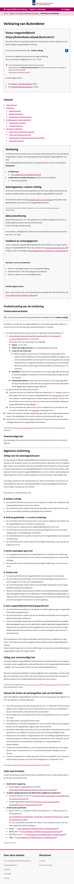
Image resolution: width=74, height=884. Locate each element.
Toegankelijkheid (10, 865)
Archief (7, 874)
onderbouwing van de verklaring (41, 200)
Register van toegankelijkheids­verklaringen (24, 13)
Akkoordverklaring (16, 114)
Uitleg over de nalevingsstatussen (21, 132)
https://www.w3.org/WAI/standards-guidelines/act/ (46, 834)
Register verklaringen (38, 9)
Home (6, 13)
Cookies (42, 861)
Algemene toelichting (14, 129)
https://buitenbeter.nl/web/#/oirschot (30, 37)
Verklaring (10, 108)
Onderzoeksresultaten (17, 123)
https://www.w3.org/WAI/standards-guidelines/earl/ (36, 837)
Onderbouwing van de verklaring (18, 120)
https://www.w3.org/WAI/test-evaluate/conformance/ (41, 831)
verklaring (36, 410)
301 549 (57, 395)
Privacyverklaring (45, 865)
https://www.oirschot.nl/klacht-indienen (21, 295)
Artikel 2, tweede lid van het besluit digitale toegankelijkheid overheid (28, 765)
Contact (7, 878)
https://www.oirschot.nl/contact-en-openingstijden (48, 251)
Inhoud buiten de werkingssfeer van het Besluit (26, 138)
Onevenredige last (16, 126)
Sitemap (7, 869)
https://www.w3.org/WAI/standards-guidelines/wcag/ (38, 828)
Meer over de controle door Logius (19, 72)
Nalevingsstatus (15, 111)
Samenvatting (11, 105)
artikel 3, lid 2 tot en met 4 (33, 685)
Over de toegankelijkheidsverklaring (17, 861)
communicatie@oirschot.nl (57, 248)
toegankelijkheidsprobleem (21, 87)
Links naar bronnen (16, 141)
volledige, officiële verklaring (21, 84)
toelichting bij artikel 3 (52, 685)
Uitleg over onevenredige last (20, 135)
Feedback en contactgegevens (20, 117)
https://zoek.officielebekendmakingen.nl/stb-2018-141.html (32, 790)
